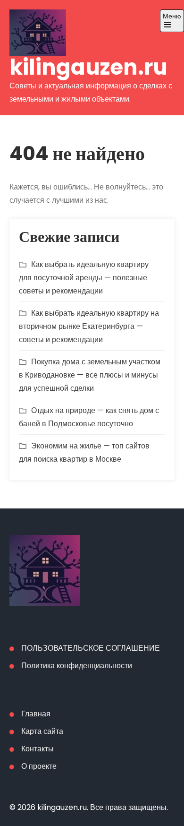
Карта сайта (42, 731)
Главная (35, 713)
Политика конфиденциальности (76, 665)
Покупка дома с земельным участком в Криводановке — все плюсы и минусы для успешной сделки (89, 375)
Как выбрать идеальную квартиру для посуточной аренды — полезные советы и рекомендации (84, 277)
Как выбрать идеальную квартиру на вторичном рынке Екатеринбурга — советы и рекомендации (89, 326)
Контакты (37, 748)
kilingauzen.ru (88, 67)
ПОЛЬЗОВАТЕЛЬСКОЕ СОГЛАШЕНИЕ (90, 648)
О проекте (39, 766)
